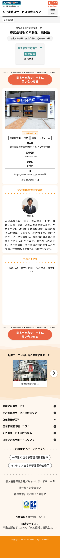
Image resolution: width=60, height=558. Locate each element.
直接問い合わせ (28, 179)
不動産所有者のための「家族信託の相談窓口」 (29, 527)
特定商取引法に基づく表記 (29, 494)
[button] (54, 373)
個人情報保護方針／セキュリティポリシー (29, 481)
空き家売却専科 (11, 419)
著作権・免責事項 (29, 487)
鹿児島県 (9, 19)
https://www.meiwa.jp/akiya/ (29, 174)
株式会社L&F (35, 517)
